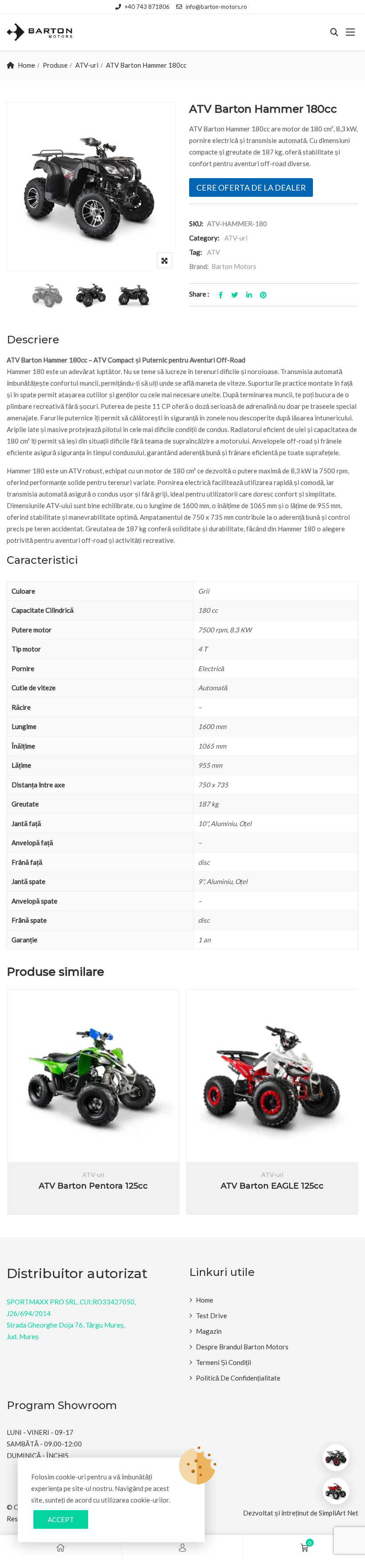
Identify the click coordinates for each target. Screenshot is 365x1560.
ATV (213, 252)
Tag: (195, 252)
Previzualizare (93, 1140)
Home (26, 65)
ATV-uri (86, 65)
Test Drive (211, 1316)
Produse (55, 65)
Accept (61, 1519)
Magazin (209, 1331)
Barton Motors (233, 266)
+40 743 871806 (147, 6)
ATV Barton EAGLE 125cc (272, 1186)
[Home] (60, 1547)
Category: (204, 238)
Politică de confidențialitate (238, 1378)
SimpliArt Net (338, 1513)
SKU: (196, 224)
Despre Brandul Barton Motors (242, 1347)
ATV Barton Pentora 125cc (93, 1186)
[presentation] (13, 1111)
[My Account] (182, 1547)
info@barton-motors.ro (216, 6)
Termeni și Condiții (223, 1362)
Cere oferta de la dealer (251, 187)
